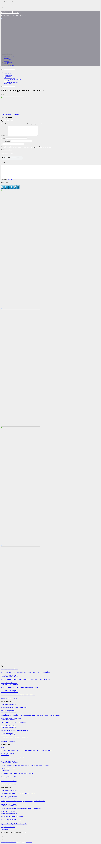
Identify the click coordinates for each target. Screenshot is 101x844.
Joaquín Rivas (10, 753)
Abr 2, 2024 (4, 741)
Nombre (3, 138)
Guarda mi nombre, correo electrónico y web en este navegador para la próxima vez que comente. (27, 147)
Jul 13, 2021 (4, 811)
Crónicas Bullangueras (9, 78)
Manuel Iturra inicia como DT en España (12, 816)
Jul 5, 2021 (3, 819)
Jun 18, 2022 (4, 784)
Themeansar (29, 842)
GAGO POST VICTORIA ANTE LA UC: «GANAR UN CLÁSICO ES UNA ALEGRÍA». (25, 672)
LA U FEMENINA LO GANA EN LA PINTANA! (14, 738)
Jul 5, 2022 (3, 768)
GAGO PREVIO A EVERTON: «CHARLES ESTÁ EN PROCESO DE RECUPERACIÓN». (26, 679)
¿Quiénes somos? (8, 83)
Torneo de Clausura (9, 65)
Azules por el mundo (11, 790)
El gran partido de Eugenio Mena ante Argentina (14, 824)
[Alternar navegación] (1, 68)
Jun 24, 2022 (4, 776)
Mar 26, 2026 (4, 698)
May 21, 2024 (4, 718)
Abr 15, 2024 (4, 726)
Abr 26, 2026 (4, 675)
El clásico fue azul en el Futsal (8, 781)
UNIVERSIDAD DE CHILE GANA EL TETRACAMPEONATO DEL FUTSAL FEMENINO (26, 750)
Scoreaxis (10, 179)
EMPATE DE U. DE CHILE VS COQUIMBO (13, 722)
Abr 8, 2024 (4, 733)
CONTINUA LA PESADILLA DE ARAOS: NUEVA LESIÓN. (18, 793)
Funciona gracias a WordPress (8, 842)
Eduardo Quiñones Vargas (14, 718)
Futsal (2, 747)
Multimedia (6, 81)
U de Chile (6, 61)
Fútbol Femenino (8, 62)
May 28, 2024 (4, 710)
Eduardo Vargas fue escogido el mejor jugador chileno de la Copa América (21, 808)
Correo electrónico (6, 141)
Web (2, 144)
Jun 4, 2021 (4, 827)
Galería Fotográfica (11, 704)
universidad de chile (9, 56)
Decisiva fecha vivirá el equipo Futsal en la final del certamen (17, 773)
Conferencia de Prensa (12, 669)
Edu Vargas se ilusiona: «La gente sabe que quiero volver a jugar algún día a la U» (23, 801)
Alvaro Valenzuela (12, 675)
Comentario (4, 135)
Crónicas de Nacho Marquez (14, 79)
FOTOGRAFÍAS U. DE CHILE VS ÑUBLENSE (14, 707)
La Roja (19, 820)
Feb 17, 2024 (4, 796)
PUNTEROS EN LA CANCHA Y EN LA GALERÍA (15, 730)
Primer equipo (7, 73)
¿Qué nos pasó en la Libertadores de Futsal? (12, 758)
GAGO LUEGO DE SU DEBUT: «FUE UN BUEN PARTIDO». (18, 695)
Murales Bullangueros (12, 82)
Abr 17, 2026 (4, 683)
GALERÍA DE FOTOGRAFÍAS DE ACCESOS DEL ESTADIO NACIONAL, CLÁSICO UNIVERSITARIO (30, 715)
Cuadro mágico (7, 59)
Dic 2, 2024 (4, 753)
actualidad (6, 58)
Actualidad (3, 669)
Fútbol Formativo (8, 64)
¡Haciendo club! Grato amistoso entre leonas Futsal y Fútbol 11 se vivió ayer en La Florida (25, 765)
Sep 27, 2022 (4, 761)
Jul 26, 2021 (4, 804)
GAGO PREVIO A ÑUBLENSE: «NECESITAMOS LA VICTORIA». (20, 687)
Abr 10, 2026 (4, 690)
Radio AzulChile (10, 12)
